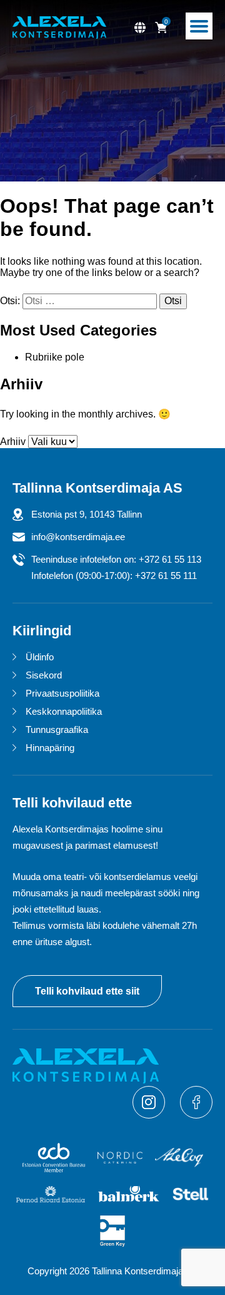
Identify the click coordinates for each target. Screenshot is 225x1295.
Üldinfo (40, 657)
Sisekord (44, 675)
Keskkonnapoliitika (64, 711)
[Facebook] (196, 1115)
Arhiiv (13, 441)
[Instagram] (150, 1115)
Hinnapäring (50, 747)
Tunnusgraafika (57, 729)
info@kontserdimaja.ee (78, 536)
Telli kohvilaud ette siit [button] (87, 991)
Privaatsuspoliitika (62, 693)
